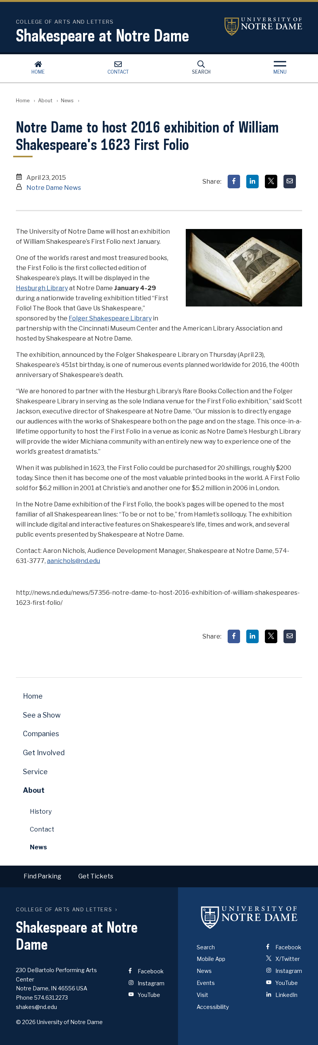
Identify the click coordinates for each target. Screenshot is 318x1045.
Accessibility (213, 1007)
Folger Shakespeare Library (110, 318)
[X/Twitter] (271, 181)
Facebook (150, 971)
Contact (118, 72)
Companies (41, 734)
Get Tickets (95, 876)
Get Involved (44, 753)
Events (206, 983)
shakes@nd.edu (36, 1007)
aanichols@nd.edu (73, 561)
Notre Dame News (53, 187)
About (45, 100)
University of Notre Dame (263, 26)
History (41, 811)
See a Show (41, 715)
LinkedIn (285, 995)
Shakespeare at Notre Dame (102, 35)
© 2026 (26, 1022)
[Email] (289, 181)
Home (38, 72)
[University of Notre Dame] (249, 917)
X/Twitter (287, 958)
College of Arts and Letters (64, 909)
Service (35, 772)
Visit (202, 995)
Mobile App (211, 958)
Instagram (150, 983)
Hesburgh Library (42, 288)
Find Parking (42, 876)
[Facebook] (234, 181)
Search (201, 72)
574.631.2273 (51, 997)
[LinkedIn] (252, 181)
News (67, 100)
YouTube (148, 995)
